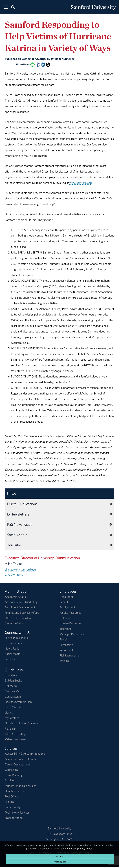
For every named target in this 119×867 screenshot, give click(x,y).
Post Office (11, 796)
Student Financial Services (20, 786)
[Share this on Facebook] (37, 65)
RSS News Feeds (19, 524)
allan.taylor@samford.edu (20, 569)
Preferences (59, 861)
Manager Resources (72, 634)
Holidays (65, 618)
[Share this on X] (48, 65)
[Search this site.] (13, 7)
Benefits (64, 602)
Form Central (13, 707)
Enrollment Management (20, 607)
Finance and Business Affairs (22, 612)
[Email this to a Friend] (32, 65)
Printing (9, 801)
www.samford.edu (80, 183)
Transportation (14, 818)
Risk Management (70, 655)
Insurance (65, 629)
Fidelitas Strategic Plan (18, 702)
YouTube (14, 545)
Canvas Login (13, 696)
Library (9, 712)
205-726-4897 (14, 575)
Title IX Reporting (15, 734)
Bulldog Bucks (13, 680)
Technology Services (17, 812)
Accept (60, 856)
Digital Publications (22, 503)
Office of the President (18, 618)
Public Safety (12, 807)
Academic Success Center (20, 759)
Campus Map (13, 691)
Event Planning (14, 775)
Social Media (17, 534)
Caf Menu (11, 686)
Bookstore (11, 675)
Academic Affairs (15, 597)
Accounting (67, 597)
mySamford (12, 718)
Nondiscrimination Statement (22, 723)
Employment (67, 607)
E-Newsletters (18, 514)
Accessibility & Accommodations (25, 753)
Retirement (66, 650)
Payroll (64, 639)
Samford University (59, 828)
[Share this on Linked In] (43, 65)
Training (64, 660)
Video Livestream (15, 739)
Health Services (14, 791)
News (11, 493)
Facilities (10, 780)
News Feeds (12, 648)
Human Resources (71, 623)
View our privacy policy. (80, 848)
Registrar (10, 728)
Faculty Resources (70, 612)
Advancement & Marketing (21, 602)
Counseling (11, 769)
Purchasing (66, 645)
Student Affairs (14, 623)
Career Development (17, 764)
